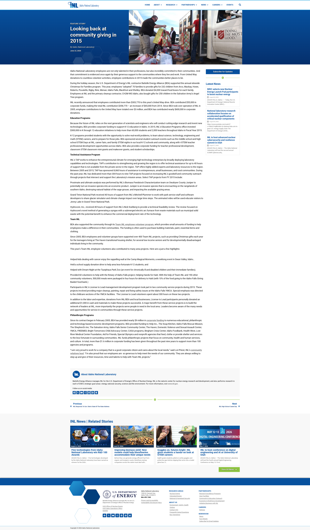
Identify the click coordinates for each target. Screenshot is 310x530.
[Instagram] (85, 392)
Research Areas (176, 491)
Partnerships (205, 491)
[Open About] (161, 5)
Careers (202, 507)
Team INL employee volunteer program (134, 224)
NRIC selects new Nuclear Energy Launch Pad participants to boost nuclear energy (222, 92)
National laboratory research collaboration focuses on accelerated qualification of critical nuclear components (221, 115)
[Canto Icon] (96, 392)
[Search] (240, 5)
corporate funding (155, 320)
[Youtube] (81, 392)
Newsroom (203, 514)
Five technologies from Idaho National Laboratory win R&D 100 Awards (89, 452)
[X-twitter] (78, 392)
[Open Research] (177, 5)
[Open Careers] (222, 5)
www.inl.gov (173, 384)
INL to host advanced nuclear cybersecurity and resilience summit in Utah (221, 140)
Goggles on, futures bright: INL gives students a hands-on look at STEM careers (175, 452)
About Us (173, 502)
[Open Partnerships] (196, 5)
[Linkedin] (89, 392)
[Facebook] (74, 392)
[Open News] (208, 5)
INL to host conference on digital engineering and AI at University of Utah (219, 452)
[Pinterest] (92, 392)
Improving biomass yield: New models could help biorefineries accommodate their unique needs (132, 452)
